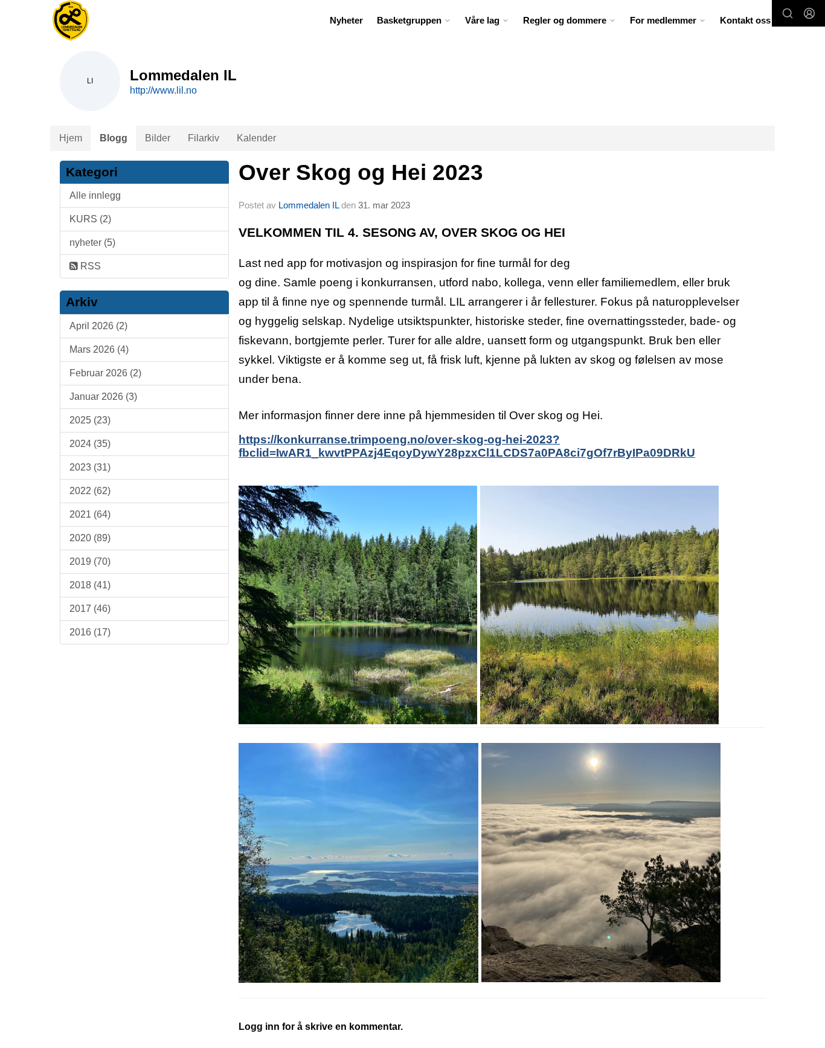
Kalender (256, 138)
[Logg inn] (809, 13)
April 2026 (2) (98, 326)
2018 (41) (90, 585)
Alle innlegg (95, 195)
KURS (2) (90, 219)
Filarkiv (203, 138)
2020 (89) (90, 538)
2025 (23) (90, 420)
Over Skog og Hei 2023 (361, 172)
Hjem (70, 138)
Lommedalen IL (308, 205)
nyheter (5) (92, 242)
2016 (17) (90, 632)
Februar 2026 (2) (105, 373)
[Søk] (787, 13)
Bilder (157, 138)
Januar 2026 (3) (103, 396)
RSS (89, 266)
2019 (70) (90, 561)
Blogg (113, 138)
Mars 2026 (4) (99, 349)
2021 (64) (90, 514)
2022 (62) (90, 491)
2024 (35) (90, 444)
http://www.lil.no (163, 90)
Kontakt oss (745, 20)
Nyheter (346, 20)
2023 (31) (90, 467)
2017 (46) (90, 608)
